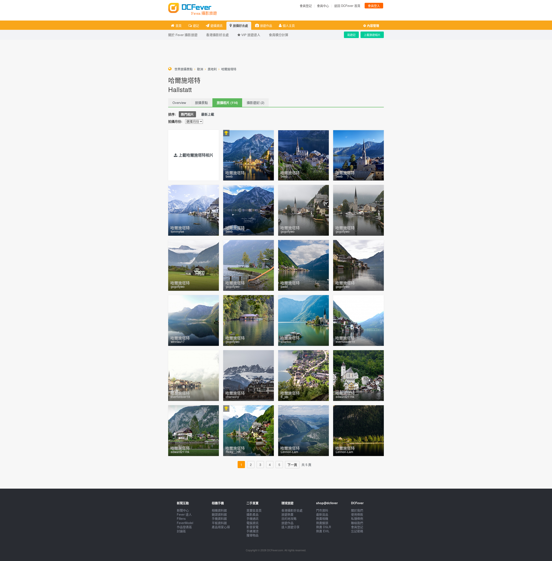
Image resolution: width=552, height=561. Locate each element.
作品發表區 (184, 527)
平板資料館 (219, 523)
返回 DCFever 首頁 (347, 5)
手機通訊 (252, 518)
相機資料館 (219, 510)
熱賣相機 (322, 518)
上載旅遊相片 (372, 35)
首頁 (179, 25)
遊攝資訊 (216, 25)
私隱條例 (357, 518)
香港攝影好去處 (292, 510)
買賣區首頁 (254, 510)
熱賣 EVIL (322, 531)
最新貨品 (322, 514)
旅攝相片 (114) (227, 102)
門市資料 (322, 510)
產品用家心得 (221, 527)
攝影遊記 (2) (255, 102)
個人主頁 (289, 25)
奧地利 (212, 69)
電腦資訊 (252, 523)
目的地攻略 (288, 518)
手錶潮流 (252, 531)
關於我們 (357, 510)
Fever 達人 (184, 514)
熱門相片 (187, 114)
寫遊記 (351, 35)
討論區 (181, 531)
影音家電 (252, 527)
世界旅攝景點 (183, 69)
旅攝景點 (201, 102)
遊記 (196, 25)
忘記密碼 (357, 531)
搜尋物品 (252, 535)
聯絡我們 (357, 523)
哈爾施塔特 (228, 69)
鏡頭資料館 (219, 514)
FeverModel (185, 523)
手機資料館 (219, 518)
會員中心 (323, 5)
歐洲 (200, 69)
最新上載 (207, 114)
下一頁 (292, 464)
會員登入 (374, 5)
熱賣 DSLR (323, 527)
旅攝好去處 (240, 25)
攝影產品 (252, 514)
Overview (179, 102)
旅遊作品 (266, 25)
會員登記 (306, 5)
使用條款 (357, 514)
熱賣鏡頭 (322, 523)
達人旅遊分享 (290, 527)
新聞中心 (183, 510)
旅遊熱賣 (287, 514)
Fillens (181, 518)
